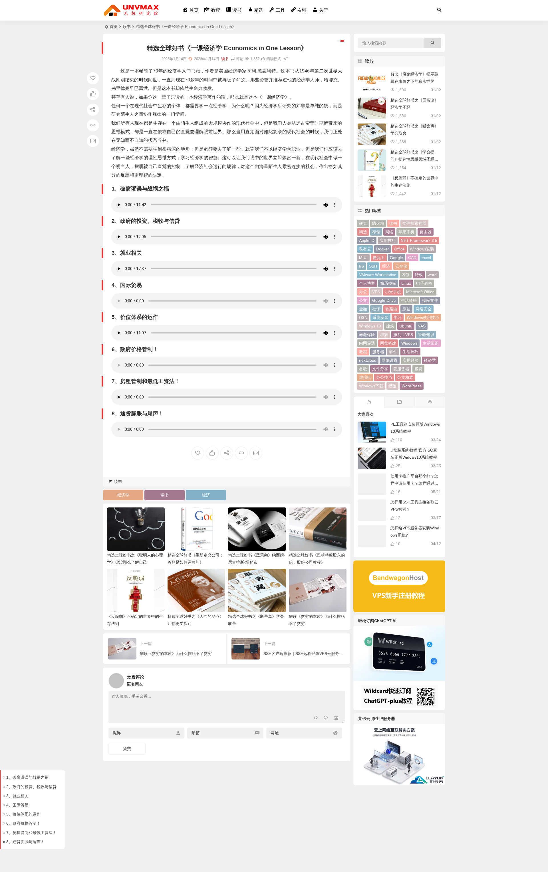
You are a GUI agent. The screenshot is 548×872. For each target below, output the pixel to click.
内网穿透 (367, 343)
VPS (376, 292)
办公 (363, 292)
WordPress (412, 386)
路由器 (426, 232)
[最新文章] (399, 402)
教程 (363, 351)
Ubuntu (405, 326)
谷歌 (363, 369)
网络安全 (424, 309)
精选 (363, 232)
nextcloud (367, 360)
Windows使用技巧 (423, 317)
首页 (114, 26)
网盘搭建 (388, 343)
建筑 (390, 326)
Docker (382, 249)
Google (396, 257)
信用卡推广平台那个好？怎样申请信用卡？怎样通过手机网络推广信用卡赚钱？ (414, 483)
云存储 (401, 266)
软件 (393, 351)
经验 (392, 386)
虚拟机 (365, 377)
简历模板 (388, 283)
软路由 (391, 309)
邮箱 (196, 733)
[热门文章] (429, 402)
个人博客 (367, 283)
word (432, 274)
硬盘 (363, 223)
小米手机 (393, 292)
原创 (406, 309)
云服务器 (401, 369)
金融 (363, 309)
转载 (419, 274)
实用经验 (411, 360)
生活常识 (431, 343)
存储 (376, 232)
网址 (275, 733)
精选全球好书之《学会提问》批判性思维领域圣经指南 (414, 159)
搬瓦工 (379, 257)
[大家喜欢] (369, 402)
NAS (422, 326)
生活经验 (409, 300)
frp (361, 266)
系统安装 (380, 317)
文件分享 (380, 369)
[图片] (336, 718)
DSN (363, 317)
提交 (127, 748)
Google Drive (384, 300)
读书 (127, 26)
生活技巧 (410, 351)
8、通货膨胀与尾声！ (25, 841)
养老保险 (367, 334)
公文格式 (405, 377)
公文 (363, 300)
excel (426, 257)
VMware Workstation (377, 274)
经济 (206, 495)
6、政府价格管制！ (23, 823)
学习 (398, 317)
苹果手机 (406, 232)
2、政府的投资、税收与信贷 (31, 786)
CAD (412, 257)
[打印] (263, 59)
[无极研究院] (132, 10)
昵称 (117, 733)
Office (399, 249)
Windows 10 (370, 326)
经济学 (123, 495)
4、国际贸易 (17, 805)
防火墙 (378, 223)
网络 (389, 232)
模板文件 (430, 300)
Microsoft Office (420, 292)
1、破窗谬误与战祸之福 (27, 777)
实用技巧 (388, 240)
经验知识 (426, 334)
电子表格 (424, 283)
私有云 (365, 249)
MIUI (363, 257)
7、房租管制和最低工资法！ (31, 832)
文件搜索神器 (414, 223)
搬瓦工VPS (403, 334)
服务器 (378, 351)
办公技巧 (384, 377)
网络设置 (390, 360)
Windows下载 (371, 386)
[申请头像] (339, 679)
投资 (418, 369)
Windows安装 (422, 249)
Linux (406, 283)
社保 (376, 309)
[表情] (326, 718)
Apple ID (366, 240)
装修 (406, 274)
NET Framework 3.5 (419, 240)
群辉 (384, 334)
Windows (409, 343)
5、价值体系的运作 (23, 814)
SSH (373, 266)
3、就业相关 (17, 796)
